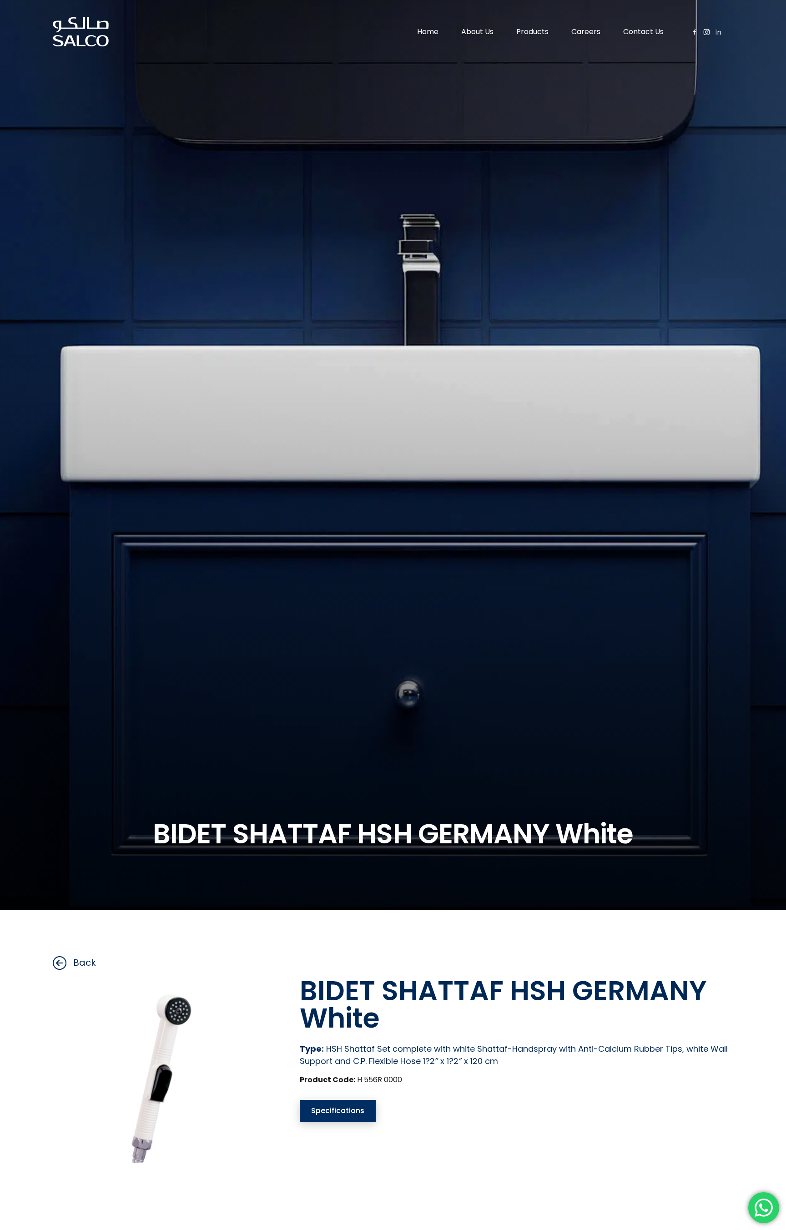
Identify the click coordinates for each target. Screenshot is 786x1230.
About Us (477, 31)
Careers (585, 31)
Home (427, 31)
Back (84, 962)
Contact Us (643, 31)
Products (532, 31)
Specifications (337, 1110)
